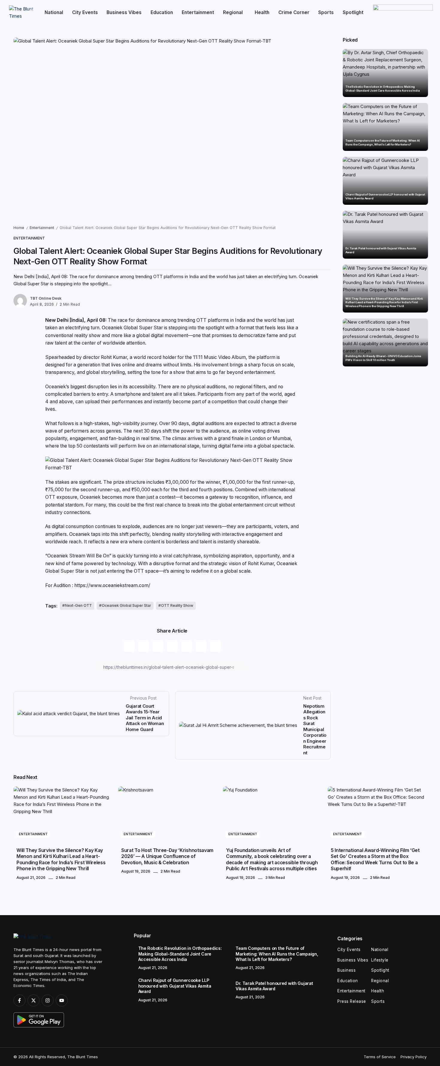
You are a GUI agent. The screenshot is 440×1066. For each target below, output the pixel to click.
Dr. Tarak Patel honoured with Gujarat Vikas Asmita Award (380, 250)
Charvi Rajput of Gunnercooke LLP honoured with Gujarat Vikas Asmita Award (385, 196)
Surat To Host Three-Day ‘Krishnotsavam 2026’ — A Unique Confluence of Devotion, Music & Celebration (167, 856)
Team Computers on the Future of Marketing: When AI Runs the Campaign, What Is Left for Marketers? (382, 142)
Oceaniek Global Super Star (126, 605)
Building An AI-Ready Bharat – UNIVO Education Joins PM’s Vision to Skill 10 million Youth (383, 357)
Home (18, 227)
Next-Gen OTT (78, 605)
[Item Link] (385, 73)
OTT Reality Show (177, 605)
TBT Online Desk (45, 298)
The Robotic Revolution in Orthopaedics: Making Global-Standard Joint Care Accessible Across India (382, 88)
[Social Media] (19, 1000)
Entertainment (42, 227)
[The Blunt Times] (22, 12)
